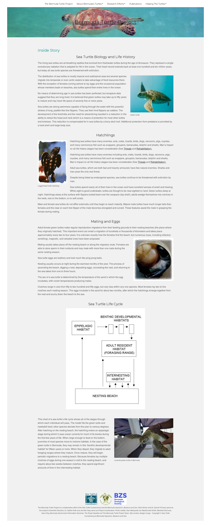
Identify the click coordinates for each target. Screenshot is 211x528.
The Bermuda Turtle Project (59, 4)
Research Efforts (115, 4)
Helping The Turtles (155, 4)
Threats (127, 148)
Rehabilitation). (144, 148)
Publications (135, 4)
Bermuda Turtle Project (105, 22)
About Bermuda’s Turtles (89, 4)
